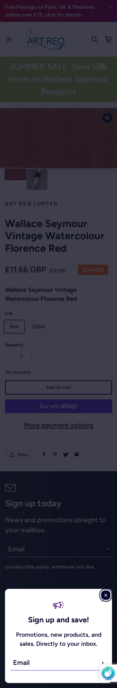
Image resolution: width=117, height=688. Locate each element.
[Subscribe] (103, 662)
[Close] (105, 595)
